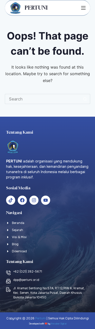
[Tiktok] (10, 200)
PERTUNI (36, 8)
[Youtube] (45, 200)
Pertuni (40, 318)
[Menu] (83, 8)
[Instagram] (34, 200)
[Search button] (85, 99)
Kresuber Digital (58, 323)
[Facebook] (22, 200)
